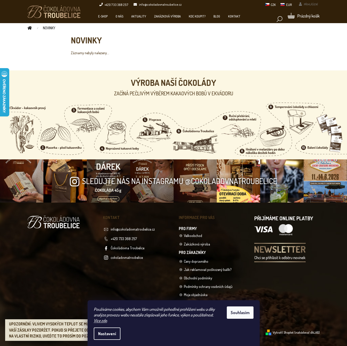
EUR (289, 5)
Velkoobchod (193, 235)
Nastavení (107, 333)
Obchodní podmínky (198, 278)
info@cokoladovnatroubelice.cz (133, 229)
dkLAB (314, 332)
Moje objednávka (196, 295)
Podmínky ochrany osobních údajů (208, 286)
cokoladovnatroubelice (127, 257)
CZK (273, 5)
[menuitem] (102, 16)
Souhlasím (240, 312)
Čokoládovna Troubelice (127, 248)
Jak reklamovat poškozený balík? (207, 269)
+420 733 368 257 (124, 238)
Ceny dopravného (196, 261)
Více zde (100, 320)
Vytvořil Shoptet (283, 332)
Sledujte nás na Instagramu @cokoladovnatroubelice (179, 181)
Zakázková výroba (197, 244)
